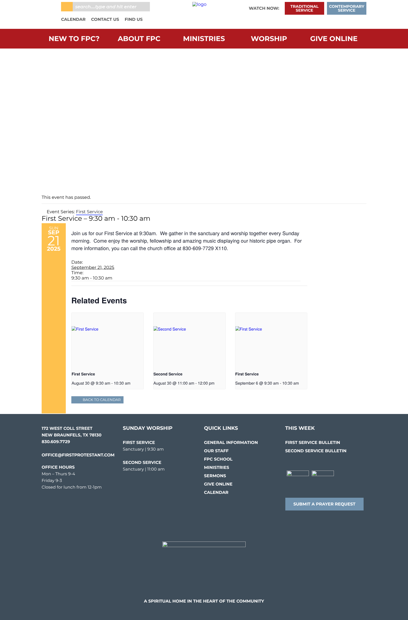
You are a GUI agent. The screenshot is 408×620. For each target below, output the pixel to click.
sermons (215, 475)
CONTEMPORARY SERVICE (346, 8)
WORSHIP (269, 39)
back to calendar (102, 400)
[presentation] (107, 340)
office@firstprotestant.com (78, 455)
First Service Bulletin (312, 442)
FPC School (218, 459)
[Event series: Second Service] (216, 383)
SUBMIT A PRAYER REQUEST (324, 504)
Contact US (105, 19)
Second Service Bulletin (316, 450)
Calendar (73, 19)
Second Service (168, 374)
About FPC (139, 39)
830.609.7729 (56, 441)
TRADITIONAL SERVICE (304, 8)
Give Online (334, 39)
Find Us (134, 19)
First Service (83, 374)
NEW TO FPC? (74, 39)
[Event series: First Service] (132, 383)
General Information (231, 442)
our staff (216, 450)
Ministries (204, 39)
